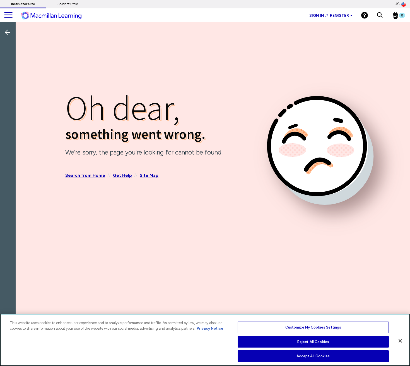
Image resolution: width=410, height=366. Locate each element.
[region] (205, 340)
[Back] (9, 69)
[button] (379, 15)
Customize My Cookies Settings (313, 327)
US (397, 4)
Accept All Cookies (313, 356)
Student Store (67, 4)
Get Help (122, 175)
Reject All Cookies (313, 342)
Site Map (149, 175)
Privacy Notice (210, 328)
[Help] (364, 15)
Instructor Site (23, 4)
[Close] (400, 341)
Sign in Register (329, 15)
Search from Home (85, 175)
